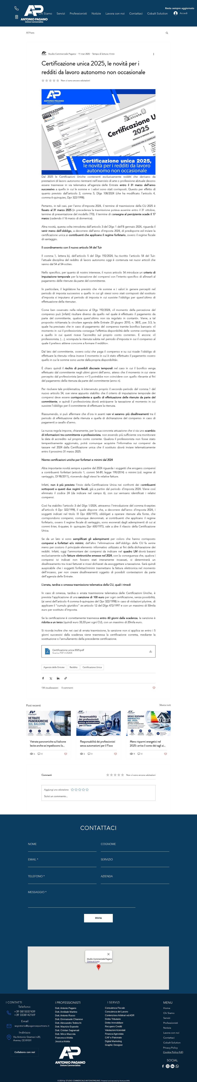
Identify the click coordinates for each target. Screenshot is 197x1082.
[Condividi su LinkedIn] (58, 678)
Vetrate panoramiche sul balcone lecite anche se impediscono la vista (48, 744)
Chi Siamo (169, 1013)
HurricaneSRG (125, 1081)
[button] (166, 32)
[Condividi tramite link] (65, 678)
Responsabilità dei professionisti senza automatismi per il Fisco (97, 744)
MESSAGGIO (36, 892)
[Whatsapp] (177, 1066)
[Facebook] (163, 1066)
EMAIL (32, 859)
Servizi (166, 1017)
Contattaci (169, 1037)
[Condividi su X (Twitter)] (50, 678)
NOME (32, 844)
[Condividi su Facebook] (43, 678)
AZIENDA (107, 876)
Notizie (167, 1027)
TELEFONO (35, 876)
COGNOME (108, 844)
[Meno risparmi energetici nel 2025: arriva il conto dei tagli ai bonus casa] (148, 723)
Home (166, 1008)
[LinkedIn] (172, 1066)
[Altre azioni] (153, 54)
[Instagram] (168, 1066)
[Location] (9, 1037)
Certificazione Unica (92, 667)
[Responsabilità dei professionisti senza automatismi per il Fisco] (98, 723)
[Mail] (9, 1026)
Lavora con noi (171, 1032)
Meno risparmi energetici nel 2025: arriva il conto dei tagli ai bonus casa (147, 744)
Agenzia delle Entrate (54, 667)
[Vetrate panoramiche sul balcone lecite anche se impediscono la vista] (48, 723)
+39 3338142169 (24, 1015)
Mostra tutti (165, 705)
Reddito (73, 667)
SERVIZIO (107, 859)
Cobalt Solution (172, 1042)
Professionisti (170, 1022)
